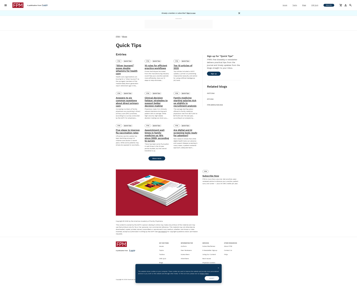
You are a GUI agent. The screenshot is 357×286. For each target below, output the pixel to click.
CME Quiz (314, 5)
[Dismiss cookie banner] (218, 268)
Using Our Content (209, 254)
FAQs (226, 254)
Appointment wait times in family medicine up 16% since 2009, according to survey (157, 135)
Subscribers (185, 254)
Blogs (304, 5)
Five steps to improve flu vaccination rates (128, 131)
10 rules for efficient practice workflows (156, 67)
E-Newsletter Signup (209, 250)
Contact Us (228, 250)
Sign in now (191, 13)
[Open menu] (6, 5)
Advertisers (185, 258)
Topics (294, 5)
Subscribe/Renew (208, 246)
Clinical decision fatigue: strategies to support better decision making (156, 102)
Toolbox (162, 254)
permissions (162, 231)
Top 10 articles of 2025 (183, 67)
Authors (184, 246)
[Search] (350, 5)
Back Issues (206, 258)
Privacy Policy (204, 273)
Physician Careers (208, 263)
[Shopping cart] (341, 5)
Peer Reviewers (186, 250)
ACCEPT (211, 278)
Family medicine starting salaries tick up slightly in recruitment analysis (185, 102)
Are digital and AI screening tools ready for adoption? (185, 133)
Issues (285, 5)
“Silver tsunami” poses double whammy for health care (126, 69)
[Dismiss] (239, 13)
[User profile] (346, 5)
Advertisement (178, 18)
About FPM (228, 246)
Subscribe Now (210, 176)
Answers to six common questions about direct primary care (127, 102)
